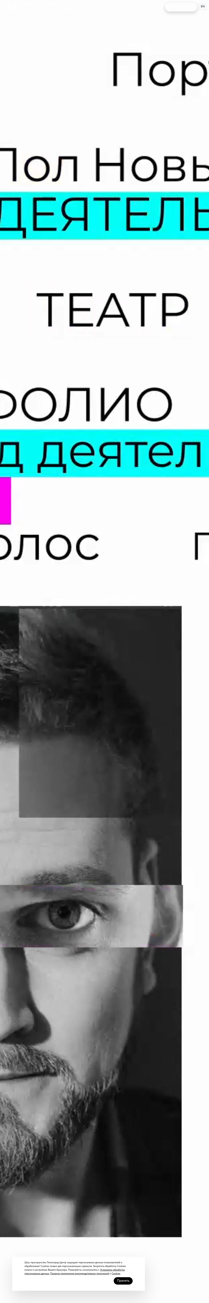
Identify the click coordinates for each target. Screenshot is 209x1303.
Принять (123, 1280)
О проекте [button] (98, 6)
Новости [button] (156, 6)
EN (203, 7)
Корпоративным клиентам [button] (128, 6)
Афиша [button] (83, 6)
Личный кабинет (183, 6)
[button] (17, 6)
